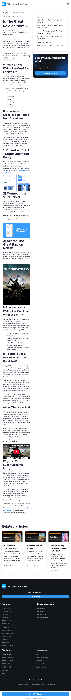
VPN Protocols (7, 611)
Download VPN (7, 654)
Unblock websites (7, 630)
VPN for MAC (6, 667)
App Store (23, 170)
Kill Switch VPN (7, 617)
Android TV (5, 673)
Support (39, 661)
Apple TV (5, 670)
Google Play (7, 172)
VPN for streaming (8, 624)
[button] (67, 4)
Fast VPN (5, 614)
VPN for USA (40, 608)
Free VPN (5, 639)
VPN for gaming (7, 621)
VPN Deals (5, 643)
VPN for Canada (41, 614)
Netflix (9, 13)
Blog (4, 13)
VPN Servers (6, 627)
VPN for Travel (7, 636)
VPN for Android (7, 661)
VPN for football (7, 646)
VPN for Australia (42, 617)
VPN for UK (40, 611)
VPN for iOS (6, 664)
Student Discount (7, 633)
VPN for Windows (8, 657)
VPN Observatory (42, 657)
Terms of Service (42, 664)
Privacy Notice (41, 667)
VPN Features (6, 608)
